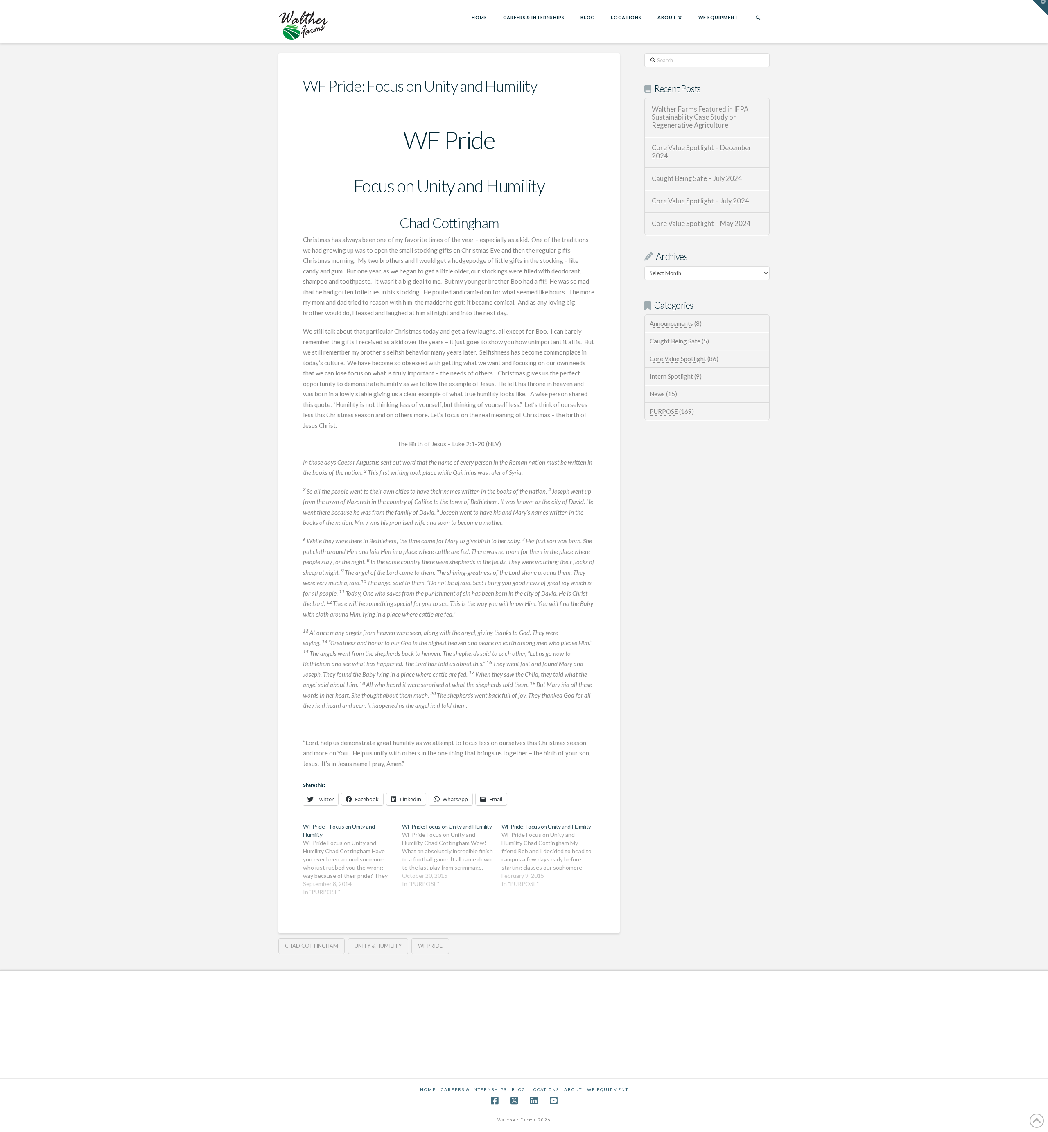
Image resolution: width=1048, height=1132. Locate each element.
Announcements (671, 323)
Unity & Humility (378, 945)
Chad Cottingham (311, 945)
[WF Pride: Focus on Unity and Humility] (451, 855)
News (657, 394)
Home (428, 1089)
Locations (545, 1089)
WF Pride (430, 945)
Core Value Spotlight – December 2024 (702, 152)
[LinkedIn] (534, 1100)
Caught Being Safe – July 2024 (697, 179)
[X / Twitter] (514, 1100)
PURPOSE (664, 411)
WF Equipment (607, 1089)
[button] (1040, 8)
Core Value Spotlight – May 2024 (701, 224)
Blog (519, 1089)
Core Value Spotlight (678, 358)
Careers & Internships (474, 1089)
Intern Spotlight (671, 376)
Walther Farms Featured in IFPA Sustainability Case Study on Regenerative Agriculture (700, 118)
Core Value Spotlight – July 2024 (700, 201)
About (573, 1089)
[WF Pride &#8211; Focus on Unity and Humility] (352, 859)
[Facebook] (494, 1100)
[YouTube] (553, 1100)
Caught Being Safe (675, 341)
